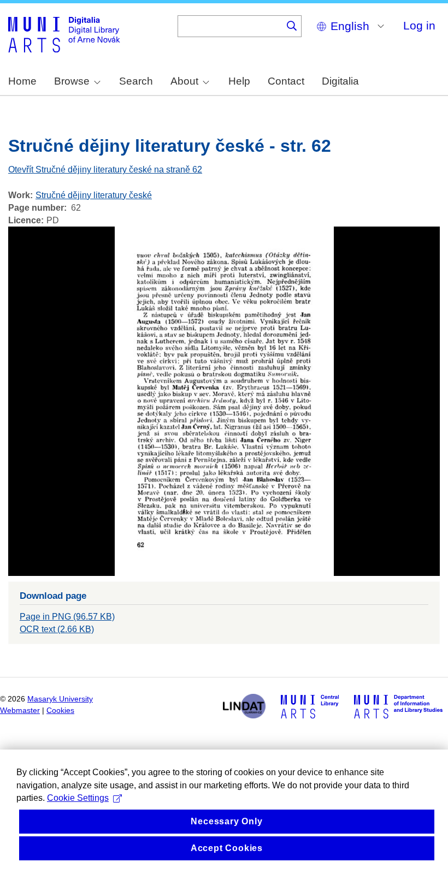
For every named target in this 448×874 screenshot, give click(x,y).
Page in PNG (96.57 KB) (67, 616)
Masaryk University (60, 699)
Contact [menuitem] (286, 81)
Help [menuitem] (239, 81)
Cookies (60, 710)
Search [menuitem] (136, 81)
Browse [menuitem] (72, 81)
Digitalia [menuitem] (340, 81)
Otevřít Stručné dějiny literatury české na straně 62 (105, 169)
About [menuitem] (184, 81)
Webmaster (20, 710)
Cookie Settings (78, 797)
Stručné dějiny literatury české (94, 195)
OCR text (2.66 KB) (57, 629)
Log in (419, 25)
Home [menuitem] (22, 81)
